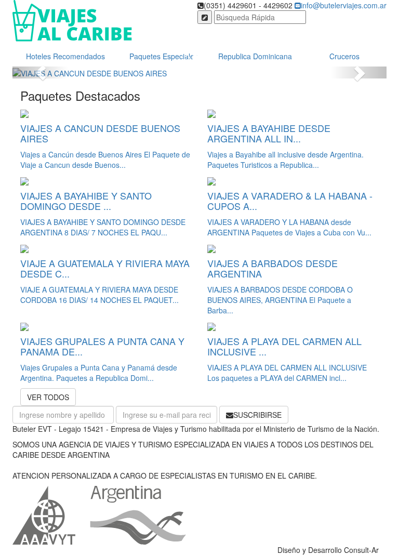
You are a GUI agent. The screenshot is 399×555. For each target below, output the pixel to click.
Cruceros (344, 56)
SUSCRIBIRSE (257, 414)
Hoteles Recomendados (65, 56)
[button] (40, 72)
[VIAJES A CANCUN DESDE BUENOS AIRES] (199, 72)
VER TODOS (48, 397)
